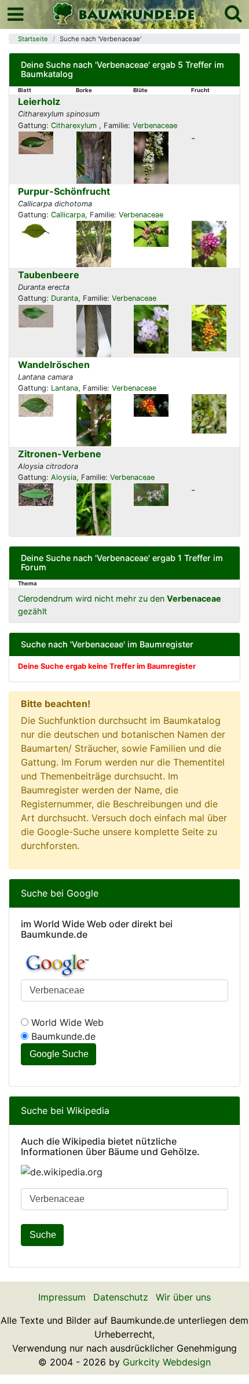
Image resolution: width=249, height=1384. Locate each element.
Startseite (33, 39)
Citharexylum (75, 125)
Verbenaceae (155, 125)
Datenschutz (120, 1297)
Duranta (64, 298)
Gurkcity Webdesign (167, 1362)
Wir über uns (183, 1297)
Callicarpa (68, 214)
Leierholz (39, 101)
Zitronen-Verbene (59, 454)
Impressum (62, 1297)
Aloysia (63, 477)
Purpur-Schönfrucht (64, 191)
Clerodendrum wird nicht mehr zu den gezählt (119, 604)
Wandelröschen (54, 364)
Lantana (64, 388)
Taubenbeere (48, 275)
